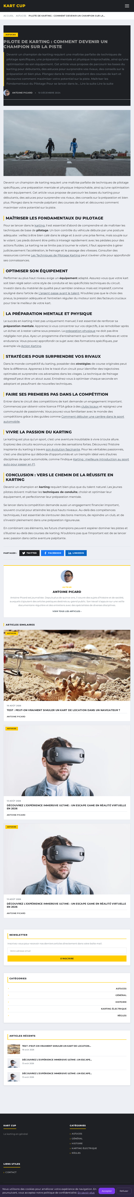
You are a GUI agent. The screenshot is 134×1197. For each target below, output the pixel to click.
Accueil (8, 15)
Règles (122, 1015)
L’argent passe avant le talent (59, 293)
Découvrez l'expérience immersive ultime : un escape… (57, 1059)
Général (121, 995)
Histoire (121, 1002)
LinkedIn (78, 553)
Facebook (54, 553)
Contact (10, 1172)
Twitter (32, 553)
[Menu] (127, 5)
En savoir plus (86, 1192)
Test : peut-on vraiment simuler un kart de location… (56, 1046)
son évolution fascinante (63, 449)
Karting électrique (113, 1008)
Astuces (21, 15)
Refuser (124, 1191)
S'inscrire (67, 958)
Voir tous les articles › (67, 611)
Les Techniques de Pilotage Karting (55, 255)
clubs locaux (90, 406)
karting (40, 225)
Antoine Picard (67, 592)
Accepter (107, 1191)
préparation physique (80, 331)
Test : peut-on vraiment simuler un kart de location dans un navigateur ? (63, 710)
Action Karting (31, 346)
